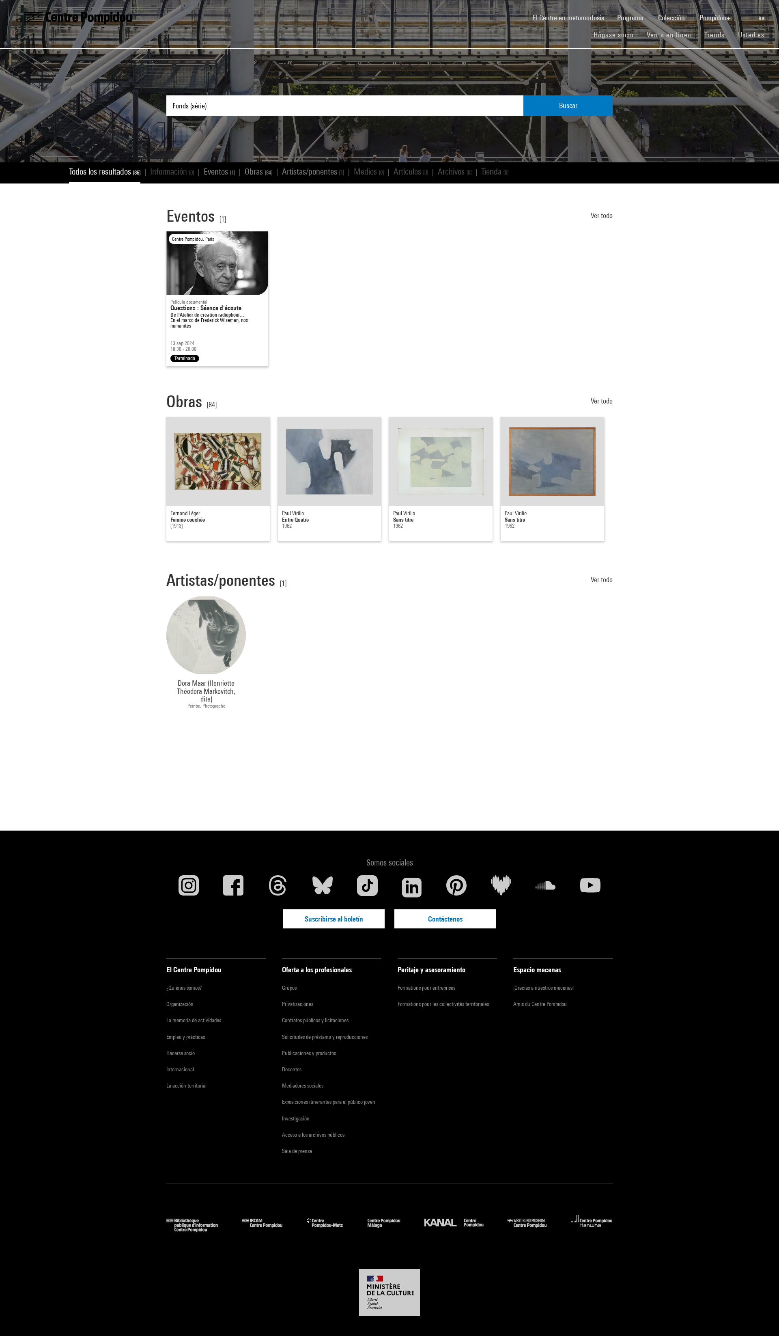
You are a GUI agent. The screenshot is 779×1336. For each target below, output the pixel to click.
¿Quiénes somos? (184, 987)
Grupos (289, 987)
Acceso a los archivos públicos (313, 1134)
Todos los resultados (104, 171)
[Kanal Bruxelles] (459, 1229)
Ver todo (602, 215)
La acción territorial (186, 1085)
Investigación (296, 1118)
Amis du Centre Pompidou (540, 1004)
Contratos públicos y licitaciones (315, 1020)
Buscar (568, 105)
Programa (631, 17)
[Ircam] (268, 1229)
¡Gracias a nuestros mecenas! (543, 987)
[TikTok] (367, 887)
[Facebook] (233, 887)
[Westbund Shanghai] (533, 1229)
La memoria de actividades (193, 1020)
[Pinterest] (456, 887)
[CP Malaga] (390, 1229)
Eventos (219, 171)
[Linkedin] (412, 887)
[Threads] (278, 887)
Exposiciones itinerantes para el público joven (328, 1102)
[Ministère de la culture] (389, 1292)
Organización (180, 1004)
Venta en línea (669, 34)
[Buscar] (745, 13)
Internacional (180, 1069)
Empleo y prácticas (185, 1037)
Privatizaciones (297, 1004)
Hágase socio (617, 34)
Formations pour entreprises (426, 987)
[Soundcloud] (545, 887)
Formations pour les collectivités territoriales (443, 1004)
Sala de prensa (297, 1151)
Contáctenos (445, 919)
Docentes (291, 1069)
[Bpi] (198, 1229)
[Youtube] (590, 887)
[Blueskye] (322, 887)
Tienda (718, 34)
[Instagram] (188, 887)
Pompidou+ (715, 17)
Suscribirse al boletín (334, 919)
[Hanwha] (592, 1229)
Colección (672, 17)
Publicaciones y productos (309, 1053)
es (762, 17)
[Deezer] (501, 887)
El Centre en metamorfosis (571, 17)
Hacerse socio (180, 1053)
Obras (258, 171)
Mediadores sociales (302, 1085)
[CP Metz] (331, 1229)
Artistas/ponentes (313, 171)
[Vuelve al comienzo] (760, 1317)
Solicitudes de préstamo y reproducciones (325, 1037)
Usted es (752, 34)
